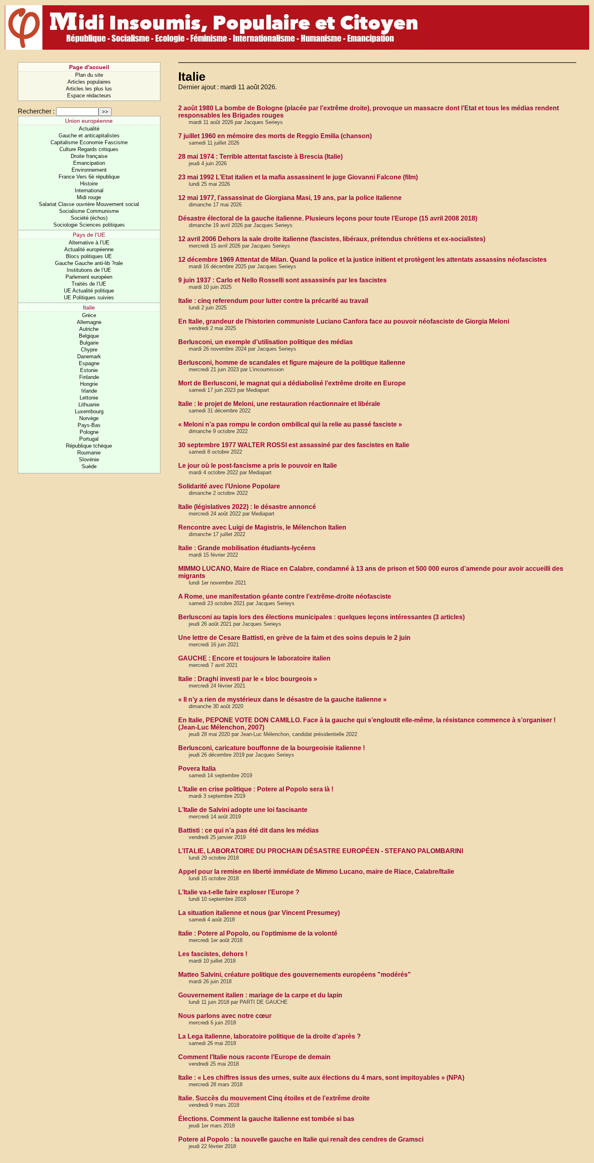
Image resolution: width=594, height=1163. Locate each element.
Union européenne (89, 121)
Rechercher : (36, 111)
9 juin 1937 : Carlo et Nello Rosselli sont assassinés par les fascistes (282, 280)
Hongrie (89, 384)
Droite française (89, 156)
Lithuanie (88, 405)
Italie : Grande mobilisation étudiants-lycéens (247, 548)
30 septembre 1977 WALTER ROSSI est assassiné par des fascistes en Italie (293, 445)
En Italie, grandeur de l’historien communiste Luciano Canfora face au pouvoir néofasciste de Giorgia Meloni (343, 321)
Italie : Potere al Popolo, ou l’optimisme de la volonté (257, 933)
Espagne (89, 363)
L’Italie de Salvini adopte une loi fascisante (243, 809)
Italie (89, 307)
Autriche (89, 329)
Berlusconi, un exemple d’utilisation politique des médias (265, 342)
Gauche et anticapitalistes (89, 135)
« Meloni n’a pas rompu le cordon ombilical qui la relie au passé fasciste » (290, 424)
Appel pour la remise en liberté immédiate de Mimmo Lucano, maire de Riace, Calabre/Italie (316, 871)
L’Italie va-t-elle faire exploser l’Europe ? (238, 892)
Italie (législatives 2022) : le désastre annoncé (247, 506)
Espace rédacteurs (89, 96)
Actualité (89, 129)
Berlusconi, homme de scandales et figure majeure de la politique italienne (291, 362)
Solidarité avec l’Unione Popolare (229, 486)
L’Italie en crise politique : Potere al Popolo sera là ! (255, 789)
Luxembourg (89, 411)
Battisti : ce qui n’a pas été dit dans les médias (248, 830)
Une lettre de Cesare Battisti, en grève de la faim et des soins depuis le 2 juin (294, 637)
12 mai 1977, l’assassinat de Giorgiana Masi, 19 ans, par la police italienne (290, 197)
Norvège (89, 418)
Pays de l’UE (89, 234)
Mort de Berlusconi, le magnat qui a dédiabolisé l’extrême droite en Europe (292, 383)
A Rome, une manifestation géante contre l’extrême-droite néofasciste (284, 596)
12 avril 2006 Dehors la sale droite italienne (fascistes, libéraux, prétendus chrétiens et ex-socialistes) (331, 239)
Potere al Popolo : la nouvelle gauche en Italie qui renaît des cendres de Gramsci (300, 1139)
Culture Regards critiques (88, 149)
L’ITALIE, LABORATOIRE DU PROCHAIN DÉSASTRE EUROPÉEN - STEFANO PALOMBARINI (320, 851)
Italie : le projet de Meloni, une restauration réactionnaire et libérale (279, 403)
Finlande (89, 377)
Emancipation (89, 163)
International (89, 190)
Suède (89, 466)
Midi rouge (89, 197)
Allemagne (89, 322)
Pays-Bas (89, 425)
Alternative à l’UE (89, 243)
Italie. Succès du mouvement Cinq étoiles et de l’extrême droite (274, 1098)
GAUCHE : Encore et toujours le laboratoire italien (254, 658)
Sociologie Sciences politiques (89, 225)
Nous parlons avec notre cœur (225, 1015)
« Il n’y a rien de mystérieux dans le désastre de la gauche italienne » (282, 699)
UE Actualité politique (89, 291)
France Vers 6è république (89, 177)
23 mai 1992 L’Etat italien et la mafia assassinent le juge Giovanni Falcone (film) (298, 177)
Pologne (89, 432)
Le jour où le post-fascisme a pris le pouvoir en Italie (257, 465)
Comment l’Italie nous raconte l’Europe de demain (254, 1057)
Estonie (89, 370)
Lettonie (89, 398)
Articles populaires (89, 82)
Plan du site (89, 75)
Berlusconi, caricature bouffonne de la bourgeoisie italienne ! (271, 747)
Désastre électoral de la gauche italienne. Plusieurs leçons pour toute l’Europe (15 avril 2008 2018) (327, 218)
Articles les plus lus (89, 89)
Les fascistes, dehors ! (212, 954)
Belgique (89, 336)
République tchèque (89, 446)
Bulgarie (89, 343)
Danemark (89, 356)
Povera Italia (197, 768)
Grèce (89, 315)
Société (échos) (89, 218)
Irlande (89, 391)
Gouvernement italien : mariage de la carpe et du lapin (260, 995)
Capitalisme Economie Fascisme (89, 142)
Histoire (89, 184)
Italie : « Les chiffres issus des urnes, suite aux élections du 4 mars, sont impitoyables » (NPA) (321, 1077)
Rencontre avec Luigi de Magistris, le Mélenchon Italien (262, 527)
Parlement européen (88, 277)
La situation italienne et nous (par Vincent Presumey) (259, 912)
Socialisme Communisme (89, 211)
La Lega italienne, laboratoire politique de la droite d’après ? (269, 1036)
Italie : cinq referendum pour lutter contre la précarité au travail (273, 300)
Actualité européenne (89, 249)
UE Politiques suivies (89, 297)
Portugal (89, 439)
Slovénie (89, 459)
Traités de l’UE (89, 284)
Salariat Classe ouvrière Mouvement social (89, 204)
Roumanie (89, 453)
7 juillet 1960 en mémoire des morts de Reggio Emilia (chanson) (275, 135)
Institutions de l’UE (89, 270)
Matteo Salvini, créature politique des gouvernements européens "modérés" (294, 974)
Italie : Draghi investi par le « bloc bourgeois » (247, 678)
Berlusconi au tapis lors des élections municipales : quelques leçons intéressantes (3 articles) (321, 617)
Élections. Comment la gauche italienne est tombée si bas (266, 1118)
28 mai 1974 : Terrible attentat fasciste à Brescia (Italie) (260, 156)
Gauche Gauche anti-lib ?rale (89, 263)
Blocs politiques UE (89, 256)
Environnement (89, 170)
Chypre (89, 350)
